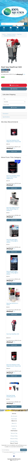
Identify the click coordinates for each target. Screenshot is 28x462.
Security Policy (14, 441)
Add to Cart (15, 85)
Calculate (14, 107)
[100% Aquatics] (14, 11)
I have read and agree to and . (14, 453)
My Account (14, 416)
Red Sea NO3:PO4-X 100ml (12, 304)
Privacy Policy (14, 436)
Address (14, 428)
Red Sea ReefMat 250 (12, 334)
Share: (3, 69)
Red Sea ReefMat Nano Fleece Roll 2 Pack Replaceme (13, 177)
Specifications (6, 117)
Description (5, 113)
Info (24, 74)
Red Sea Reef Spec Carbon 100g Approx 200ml (12, 241)
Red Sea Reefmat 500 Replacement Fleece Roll (13, 141)
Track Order (14, 418)
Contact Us (14, 426)
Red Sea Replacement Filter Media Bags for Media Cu (12, 209)
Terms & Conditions (17, 452)
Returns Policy (14, 438)
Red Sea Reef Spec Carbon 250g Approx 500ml (12, 273)
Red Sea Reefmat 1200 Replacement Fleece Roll (13, 365)
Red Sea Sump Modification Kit (11, 396)
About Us (14, 423)
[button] (14, 88)
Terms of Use (14, 433)
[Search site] (25, 24)
